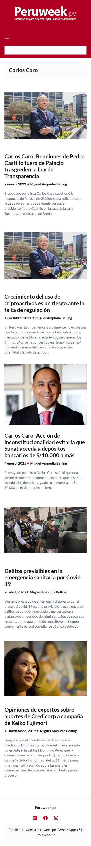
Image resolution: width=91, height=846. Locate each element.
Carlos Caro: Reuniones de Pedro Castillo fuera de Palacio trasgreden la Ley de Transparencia (44, 166)
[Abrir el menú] (7, 37)
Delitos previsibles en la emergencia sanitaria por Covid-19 (43, 577)
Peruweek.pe (45, 807)
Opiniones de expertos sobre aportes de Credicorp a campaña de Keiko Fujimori (43, 716)
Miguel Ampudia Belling (48, 184)
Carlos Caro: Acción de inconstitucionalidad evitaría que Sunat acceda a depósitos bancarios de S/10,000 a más (44, 445)
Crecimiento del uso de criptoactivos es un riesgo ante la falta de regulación (44, 303)
